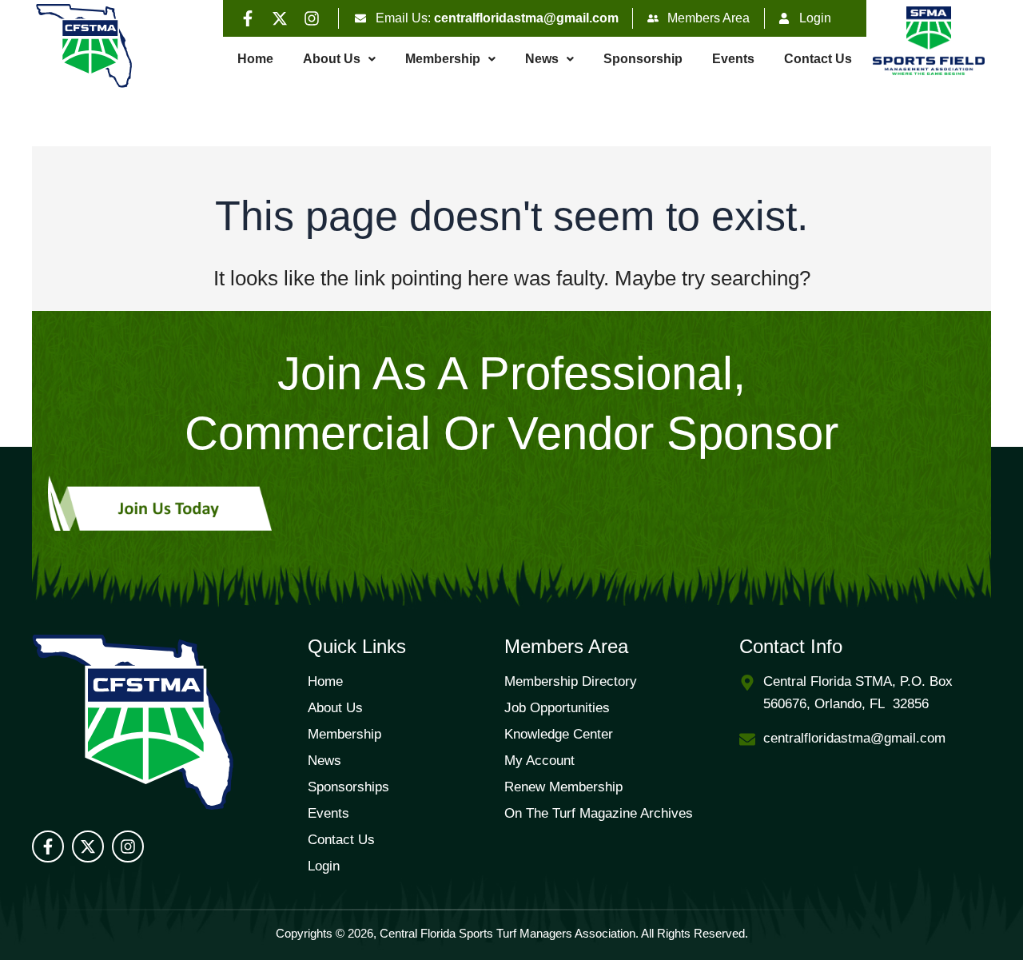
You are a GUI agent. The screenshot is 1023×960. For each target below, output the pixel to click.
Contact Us (818, 59)
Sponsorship (643, 59)
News (542, 59)
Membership (442, 59)
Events (733, 59)
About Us (331, 59)
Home (255, 59)
